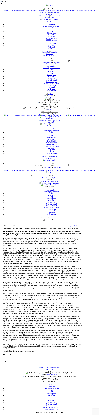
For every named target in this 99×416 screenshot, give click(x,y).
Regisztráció (57, 63)
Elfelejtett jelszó (47, 63)
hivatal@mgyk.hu (51, 374)
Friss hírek (51, 71)
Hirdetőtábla (51, 76)
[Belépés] (69, 61)
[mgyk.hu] (49, 5)
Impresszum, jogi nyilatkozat (51, 407)
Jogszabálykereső (51, 80)
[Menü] (49, 99)
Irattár (51, 69)
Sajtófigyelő (51, 395)
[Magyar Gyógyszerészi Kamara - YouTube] (81, 10)
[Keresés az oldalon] (49, 9)
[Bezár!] (49, 3)
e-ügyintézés (51, 87)
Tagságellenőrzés (51, 90)
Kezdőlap (51, 385)
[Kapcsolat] (49, 369)
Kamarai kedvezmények (51, 83)
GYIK (51, 73)
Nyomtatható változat (75, 226)
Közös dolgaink (51, 78)
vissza (6, 361)
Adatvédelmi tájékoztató (51, 409)
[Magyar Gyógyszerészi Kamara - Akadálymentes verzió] (22, 10)
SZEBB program (51, 406)
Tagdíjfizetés (51, 89)
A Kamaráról (51, 66)
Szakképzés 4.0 (51, 85)
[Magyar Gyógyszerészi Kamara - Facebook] (54, 10)
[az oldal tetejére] (49, 95)
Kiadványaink (51, 75)
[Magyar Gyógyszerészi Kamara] (49, 367)
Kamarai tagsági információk (51, 68)
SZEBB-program (51, 82)
